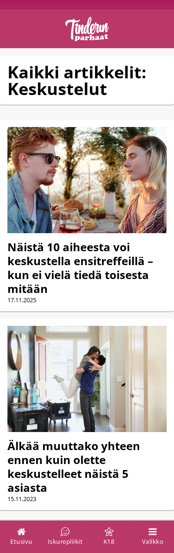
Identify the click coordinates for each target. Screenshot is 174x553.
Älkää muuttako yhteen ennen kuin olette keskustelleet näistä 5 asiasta (73, 466)
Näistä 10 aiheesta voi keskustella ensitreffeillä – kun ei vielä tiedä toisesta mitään (80, 267)
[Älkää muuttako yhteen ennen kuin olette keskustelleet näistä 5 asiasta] (87, 379)
